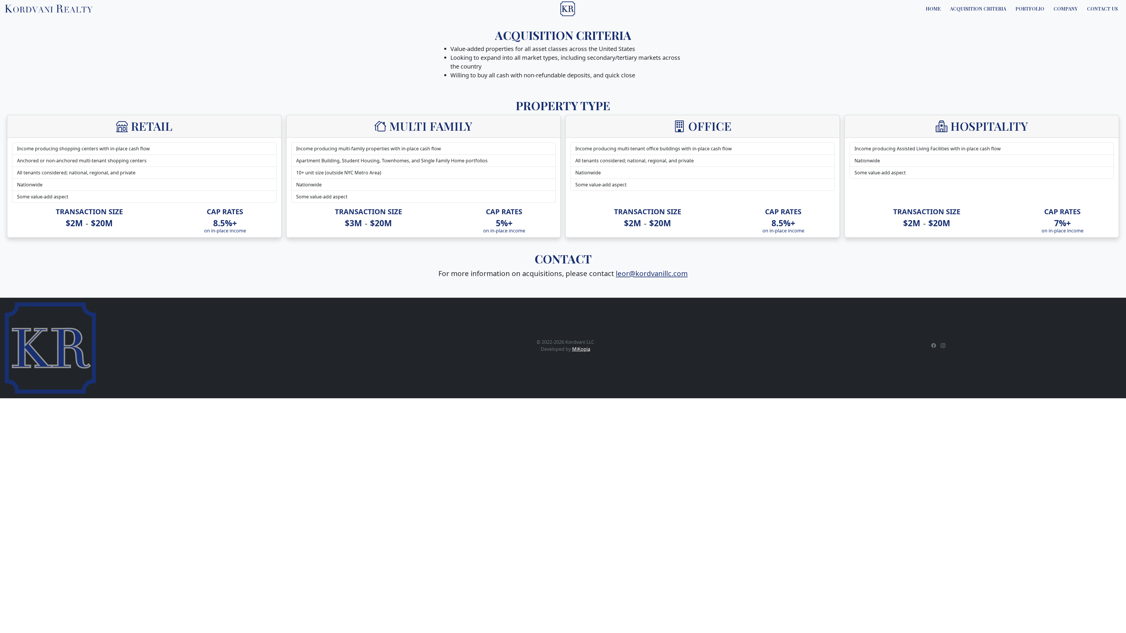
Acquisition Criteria (978, 9)
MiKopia (581, 349)
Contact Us (1102, 9)
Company (1066, 9)
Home (933, 9)
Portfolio (1029, 9)
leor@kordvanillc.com (652, 273)
